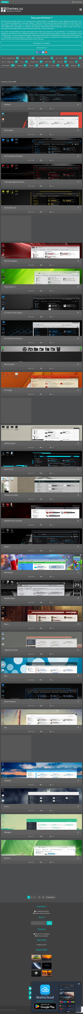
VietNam (7, 780)
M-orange (8, 390)
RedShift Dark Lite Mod (13, 521)
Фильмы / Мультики (43, 58)
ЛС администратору (42, 911)
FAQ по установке (42, 936)
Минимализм (6, 65)
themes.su (14, 9)
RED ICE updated (10, 261)
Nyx (5, 676)
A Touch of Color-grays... (13, 312)
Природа (20, 65)
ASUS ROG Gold (10, 208)
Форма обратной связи (42, 913)
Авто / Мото (59, 58)
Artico (6, 806)
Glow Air (7, 858)
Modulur (7, 104)
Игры (63, 65)
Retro (6, 624)
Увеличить (20, 93)
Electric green (9, 364)
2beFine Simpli (9, 443)
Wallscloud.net (41, 945)
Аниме (42, 65)
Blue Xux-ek (8, 469)
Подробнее (61, 97)
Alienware (60, 62)
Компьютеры (34, 62)
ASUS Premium (10, 701)
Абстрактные (73, 58)
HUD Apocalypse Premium (14, 182)
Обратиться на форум (42, 934)
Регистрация (77, 2)
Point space (8, 130)
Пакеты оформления (8, 58)
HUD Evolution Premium (13, 156)
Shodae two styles (11, 495)
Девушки (74, 65)
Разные (53, 65)
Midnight (7, 832)
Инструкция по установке (41, 43)
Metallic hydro (9, 598)
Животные (48, 62)
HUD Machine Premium (13, 338)
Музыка (71, 62)
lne (5, 727)
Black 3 (7, 546)
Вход (5, 2)
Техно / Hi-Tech (26, 58)
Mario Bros (8, 572)
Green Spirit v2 (9, 287)
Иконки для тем (42, 48)
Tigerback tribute (11, 650)
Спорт (22, 62)
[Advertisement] (41, 74)
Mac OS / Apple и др (8, 62)
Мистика (31, 65)
